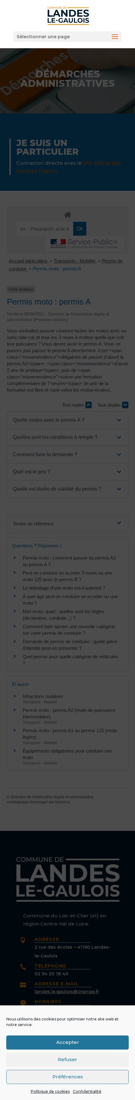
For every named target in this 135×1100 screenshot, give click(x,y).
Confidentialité (87, 1091)
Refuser (67, 1059)
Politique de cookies (50, 1091)
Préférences (67, 1077)
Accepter (67, 1042)
